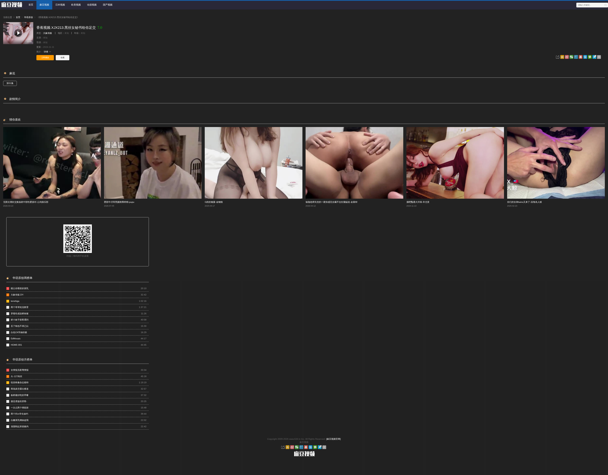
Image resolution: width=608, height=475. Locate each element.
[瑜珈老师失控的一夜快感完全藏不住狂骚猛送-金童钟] (354, 163)
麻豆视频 (44, 4)
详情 (46, 51)
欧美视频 (76, 4)
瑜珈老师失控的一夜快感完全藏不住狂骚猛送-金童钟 (331, 202)
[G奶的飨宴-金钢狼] (253, 163)
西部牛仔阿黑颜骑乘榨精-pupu (119, 202)
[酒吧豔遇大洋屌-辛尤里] (455, 163)
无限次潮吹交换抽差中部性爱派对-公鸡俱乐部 (25, 202)
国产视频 (107, 4)
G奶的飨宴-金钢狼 (214, 202)
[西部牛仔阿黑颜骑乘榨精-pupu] (153, 163)
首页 (30, 4)
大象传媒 (47, 33)
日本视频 (60, 4)
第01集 (9, 83)
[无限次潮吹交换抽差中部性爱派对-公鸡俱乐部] (52, 163)
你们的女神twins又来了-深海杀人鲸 (524, 202)
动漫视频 (92, 4)
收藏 (62, 57)
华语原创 (28, 17)
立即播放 (45, 57)
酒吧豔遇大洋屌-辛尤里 (417, 202)
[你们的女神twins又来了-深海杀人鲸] (556, 163)
